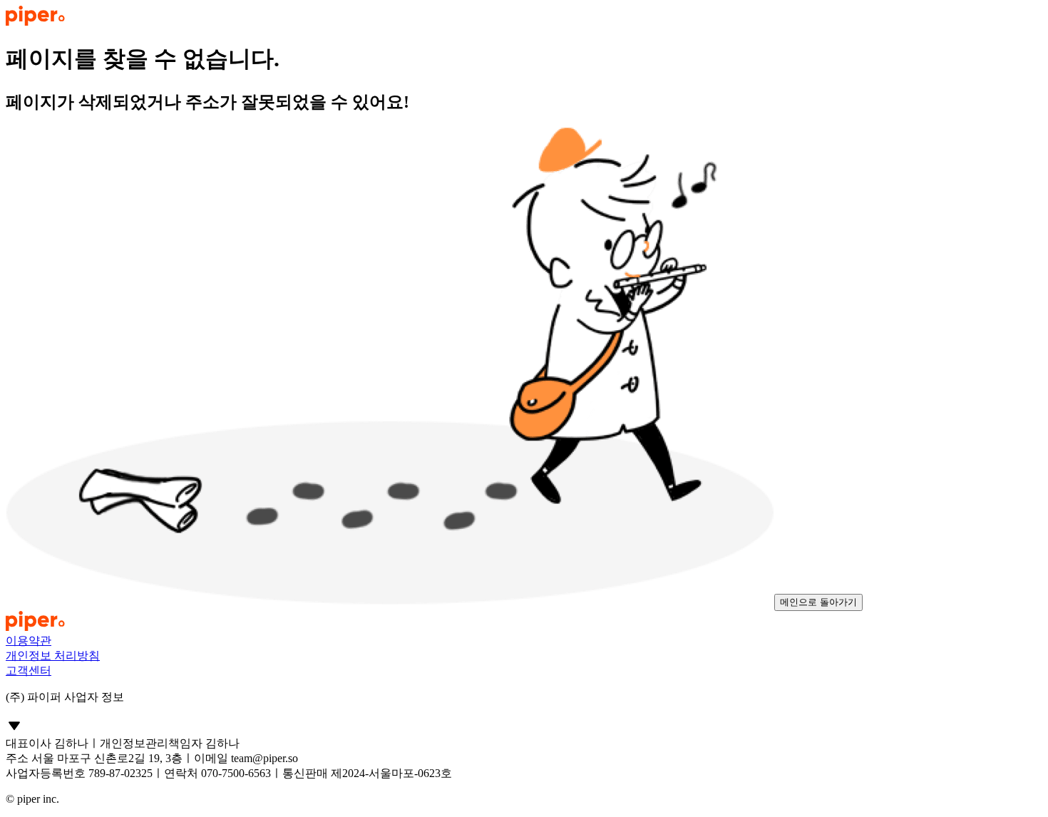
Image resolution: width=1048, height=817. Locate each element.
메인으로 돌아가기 (818, 602)
